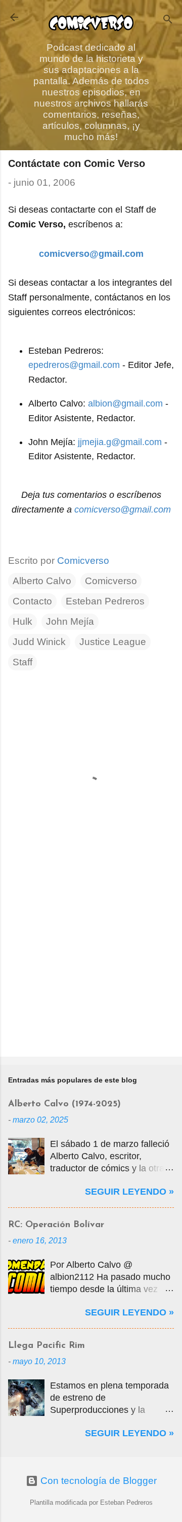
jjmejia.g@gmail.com (120, 442)
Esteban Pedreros (105, 601)
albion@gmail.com (125, 403)
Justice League (112, 641)
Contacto (32, 601)
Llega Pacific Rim (46, 1345)
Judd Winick (39, 641)
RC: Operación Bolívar (56, 1225)
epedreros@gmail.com (74, 365)
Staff (22, 662)
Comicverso (111, 581)
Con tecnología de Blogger (97, 1480)
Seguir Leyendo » (129, 1192)
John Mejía (70, 621)
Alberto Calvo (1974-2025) (64, 1104)
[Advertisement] (91, 977)
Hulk (22, 621)
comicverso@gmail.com (122, 509)
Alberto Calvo (42, 581)
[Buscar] (168, 20)
